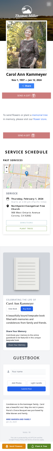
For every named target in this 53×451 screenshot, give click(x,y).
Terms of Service (33, 440)
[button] (26, 173)
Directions (26, 222)
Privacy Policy (19, 440)
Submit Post (26, 389)
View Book (12, 309)
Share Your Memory (16, 345)
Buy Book (27, 309)
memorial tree (40, 115)
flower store (39, 119)
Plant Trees (26, 228)
